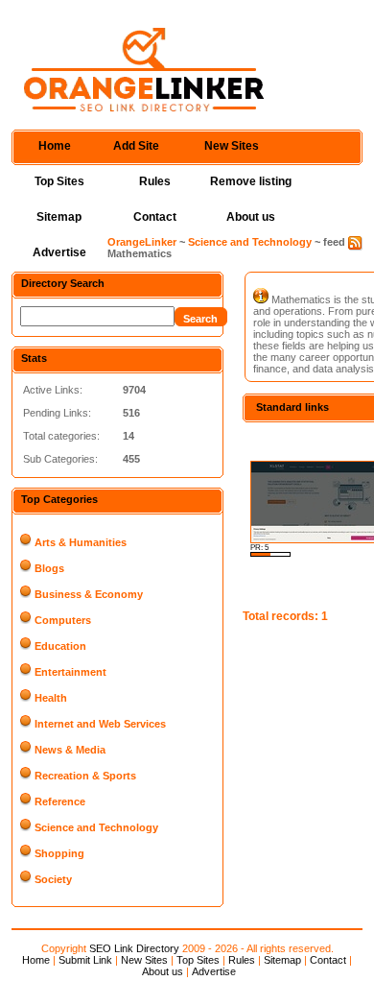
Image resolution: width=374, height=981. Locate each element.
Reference (60, 801)
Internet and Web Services (100, 724)
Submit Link (85, 960)
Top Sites (59, 181)
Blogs (49, 568)
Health (51, 698)
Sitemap (59, 217)
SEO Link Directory (134, 948)
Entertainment (70, 672)
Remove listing (251, 181)
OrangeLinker (141, 242)
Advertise (59, 252)
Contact (154, 217)
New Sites (231, 146)
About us (250, 217)
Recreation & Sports (85, 775)
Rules (155, 181)
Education (60, 646)
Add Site (136, 146)
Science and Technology (250, 242)
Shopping (59, 853)
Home (54, 146)
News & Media (70, 749)
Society (53, 879)
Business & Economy (89, 594)
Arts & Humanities (81, 542)
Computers (63, 620)
